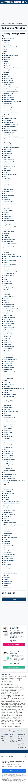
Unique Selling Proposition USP (12, 501)
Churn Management (9, 133)
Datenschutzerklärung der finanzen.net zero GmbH (11, 781)
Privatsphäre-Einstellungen (21, 745)
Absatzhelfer (7, 57)
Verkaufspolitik (8, 581)
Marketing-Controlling (10, 264)
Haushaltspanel (8, 533)
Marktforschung (8, 552)
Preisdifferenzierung (9, 239)
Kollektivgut (7, 208)
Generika (6, 374)
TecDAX (7, 678)
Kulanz (5, 539)
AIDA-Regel (7, 70)
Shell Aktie (10, 726)
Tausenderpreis (8, 319)
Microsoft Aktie (4, 700)
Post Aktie (10, 681)
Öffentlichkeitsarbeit (9, 418)
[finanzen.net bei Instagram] (3, 731)
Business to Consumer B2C (11, 130)
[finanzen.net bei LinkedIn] (15, 731)
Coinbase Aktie (4, 711)
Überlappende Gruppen (10, 254)
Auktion (6, 51)
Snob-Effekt (7, 508)
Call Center (6, 114)
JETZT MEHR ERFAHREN (14, 667)
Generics (6, 197)
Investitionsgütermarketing (11, 537)
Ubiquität (6, 252)
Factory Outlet (7, 185)
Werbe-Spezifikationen (13, 741)
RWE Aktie (3, 709)
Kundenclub (7, 541)
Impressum (21, 736)
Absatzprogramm (8, 78)
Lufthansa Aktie (13, 697)
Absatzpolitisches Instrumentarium (13, 68)
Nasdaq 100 (19, 678)
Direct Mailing (7, 143)
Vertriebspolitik (8, 512)
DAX (16, 676)
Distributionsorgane (9, 160)
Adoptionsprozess (8, 95)
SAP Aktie (18, 701)
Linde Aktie (11, 723)
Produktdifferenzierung (10, 244)
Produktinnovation (9, 447)
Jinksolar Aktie (4, 701)
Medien (6, 434)
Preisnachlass (7, 476)
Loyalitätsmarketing (9, 546)
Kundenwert (7, 543)
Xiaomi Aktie (18, 715)
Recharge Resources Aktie (7, 687)
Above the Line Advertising (11, 55)
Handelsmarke (7, 531)
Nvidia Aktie (4, 690)
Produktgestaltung (9, 246)
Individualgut (7, 405)
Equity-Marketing (8, 189)
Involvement (7, 386)
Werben (11, 738)
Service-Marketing (8, 365)
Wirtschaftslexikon (10, 23)
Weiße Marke (7, 290)
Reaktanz (6, 298)
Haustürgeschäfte (8, 401)
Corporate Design (8, 135)
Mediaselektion (8, 269)
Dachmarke (7, 141)
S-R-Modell (6, 499)
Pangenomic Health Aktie (7, 684)
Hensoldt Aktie (20, 704)
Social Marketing (8, 489)
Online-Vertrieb (8, 348)
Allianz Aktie (21, 695)
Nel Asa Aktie (21, 698)
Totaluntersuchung (9, 493)
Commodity (7, 155)
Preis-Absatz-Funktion (10, 474)
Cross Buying (7, 120)
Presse (2, 740)
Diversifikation (7, 170)
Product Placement (9, 355)
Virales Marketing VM (9, 514)
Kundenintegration (9, 424)
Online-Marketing (8, 455)
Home (2, 23)
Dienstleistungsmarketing (11, 126)
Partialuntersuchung (9, 470)
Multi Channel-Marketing (10, 271)
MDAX (2, 678)
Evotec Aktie (18, 723)
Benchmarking (7, 103)
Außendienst (7, 76)
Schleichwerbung (8, 453)
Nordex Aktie (11, 721)
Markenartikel (7, 415)
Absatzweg (6, 72)
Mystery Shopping (8, 216)
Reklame (6, 449)
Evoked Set (7, 181)
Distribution (7, 157)
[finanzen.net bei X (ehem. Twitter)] (12, 731)
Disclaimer (20, 740)
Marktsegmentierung (9, 554)
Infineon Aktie (21, 709)
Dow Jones (12, 678)
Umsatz (6, 495)
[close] (25, 756)
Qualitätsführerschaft (9, 296)
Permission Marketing (10, 560)
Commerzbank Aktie (13, 693)
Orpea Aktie (4, 681)
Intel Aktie (18, 721)
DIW (5, 176)
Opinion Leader (8, 457)
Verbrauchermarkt (9, 328)
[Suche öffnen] (23, 2)
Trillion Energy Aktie (12, 689)
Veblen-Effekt (7, 325)
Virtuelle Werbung (8, 506)
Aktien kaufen (18, 726)
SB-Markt (6, 485)
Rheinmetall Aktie (12, 690)
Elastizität (6, 187)
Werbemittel (7, 382)
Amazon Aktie (22, 689)
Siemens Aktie (4, 697)
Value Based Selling (9, 323)
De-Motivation (7, 149)
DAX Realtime (21, 676)
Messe (5, 286)
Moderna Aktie (4, 707)
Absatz (5, 49)
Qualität (6, 567)
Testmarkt (6, 248)
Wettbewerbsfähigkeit (10, 522)
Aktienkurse (11, 676)
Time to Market (8, 250)
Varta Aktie (3, 717)
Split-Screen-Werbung (9, 510)
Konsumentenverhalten (10, 394)
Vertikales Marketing (9, 334)
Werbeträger (7, 351)
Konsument (7, 229)
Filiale (5, 380)
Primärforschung (8, 464)
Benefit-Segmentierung (10, 89)
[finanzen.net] (8, 1)
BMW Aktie (19, 712)
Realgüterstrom (8, 569)
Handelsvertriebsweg (9, 204)
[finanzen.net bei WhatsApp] (22, 731)
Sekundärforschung (9, 304)
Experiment (7, 183)
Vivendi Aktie (19, 706)
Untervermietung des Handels (12, 504)
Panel (5, 420)
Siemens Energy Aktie (6, 695)
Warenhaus (7, 338)
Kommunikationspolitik (10, 227)
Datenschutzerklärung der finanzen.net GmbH (12, 780)
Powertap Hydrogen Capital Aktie (9, 686)
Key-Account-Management (11, 411)
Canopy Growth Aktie (6, 718)
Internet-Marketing (9, 231)
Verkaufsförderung (9, 367)
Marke (5, 279)
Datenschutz (21, 738)
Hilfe (11, 736)
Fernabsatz (7, 529)
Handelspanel (7, 223)
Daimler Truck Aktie (6, 703)
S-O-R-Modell (7, 491)
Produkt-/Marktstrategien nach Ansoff (14, 480)
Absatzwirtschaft (8, 80)
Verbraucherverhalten (10, 260)
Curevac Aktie (12, 720)
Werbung (6, 518)
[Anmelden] (26, 2)
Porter (5, 277)
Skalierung (6, 497)
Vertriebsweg (7, 336)
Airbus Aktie (12, 712)
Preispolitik (7, 294)
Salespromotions (8, 451)
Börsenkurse (4, 676)
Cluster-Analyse (8, 106)
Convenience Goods (9, 108)
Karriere (3, 738)
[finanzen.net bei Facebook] (6, 731)
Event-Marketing (8, 191)
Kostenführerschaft (9, 396)
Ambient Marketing (9, 82)
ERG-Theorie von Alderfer (10, 372)
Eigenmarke (7, 178)
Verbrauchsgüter (8, 330)
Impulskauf (7, 535)
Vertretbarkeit (7, 583)
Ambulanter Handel (9, 97)
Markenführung (8, 428)
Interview (6, 233)
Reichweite (6, 483)
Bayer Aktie (4, 692)
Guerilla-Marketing (9, 220)
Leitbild (6, 413)
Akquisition (7, 40)
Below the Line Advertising (11, 87)
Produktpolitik (7, 564)
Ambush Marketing (9, 99)
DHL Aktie (10, 692)
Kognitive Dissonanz (9, 225)
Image (5, 206)
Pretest (5, 353)
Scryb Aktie (3, 689)
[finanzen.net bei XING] (19, 731)
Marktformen (7, 430)
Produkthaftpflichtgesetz (10, 359)
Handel (5, 399)
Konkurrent (7, 237)
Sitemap (3, 742)
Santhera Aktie (18, 687)
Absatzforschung (8, 93)
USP (5, 258)
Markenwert (7, 548)
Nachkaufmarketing (9, 288)
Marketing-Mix (7, 340)
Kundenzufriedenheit (9, 317)
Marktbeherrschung (9, 267)
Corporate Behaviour (9, 164)
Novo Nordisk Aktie (11, 709)
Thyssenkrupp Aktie (6, 714)
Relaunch (6, 300)
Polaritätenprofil (8, 462)
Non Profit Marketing (9, 558)
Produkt (6, 562)
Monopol (6, 214)
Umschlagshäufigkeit (9, 321)
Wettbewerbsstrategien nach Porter (13, 525)
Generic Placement (9, 195)
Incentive (6, 403)
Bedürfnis (6, 74)
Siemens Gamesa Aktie (13, 679)
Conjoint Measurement (10, 118)
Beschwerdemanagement (11, 91)
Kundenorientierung (9, 441)
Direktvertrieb (7, 168)
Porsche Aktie (21, 714)
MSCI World (4, 679)
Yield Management (9, 384)
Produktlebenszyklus (9, 478)
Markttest (6, 212)
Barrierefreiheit (22, 747)
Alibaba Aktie (4, 723)
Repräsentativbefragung (10, 573)
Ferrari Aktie (13, 704)
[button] (17, 2)
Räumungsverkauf (9, 306)
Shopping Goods (8, 468)
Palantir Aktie (12, 711)
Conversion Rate (8, 110)
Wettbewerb (7, 292)
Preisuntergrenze (8, 241)
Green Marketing (8, 311)
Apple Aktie (12, 701)
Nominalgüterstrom (9, 273)
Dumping (6, 128)
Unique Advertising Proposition (12, 256)
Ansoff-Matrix (7, 85)
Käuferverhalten (8, 407)
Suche (14, 599)
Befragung (6, 43)
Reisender (6, 571)
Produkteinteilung (8, 357)
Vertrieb (6, 585)
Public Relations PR (9, 361)
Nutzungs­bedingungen (21, 742)
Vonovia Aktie (16, 717)
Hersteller (6, 313)
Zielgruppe (6, 520)
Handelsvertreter (8, 202)
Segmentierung (8, 466)
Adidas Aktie (4, 721)
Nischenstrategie (8, 556)
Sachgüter (6, 302)
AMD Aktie (19, 711)
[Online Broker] (8, 2)
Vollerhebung (7, 588)
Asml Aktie (3, 725)
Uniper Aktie (4, 726)
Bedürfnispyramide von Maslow (12, 101)
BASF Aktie (16, 692)
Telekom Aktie (11, 706)
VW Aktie (20, 697)
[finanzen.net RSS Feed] (25, 731)
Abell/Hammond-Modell (10, 47)
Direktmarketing (8, 151)
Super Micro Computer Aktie (16, 707)
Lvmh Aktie (17, 725)
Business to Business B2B (11, 112)
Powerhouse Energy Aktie (7, 683)
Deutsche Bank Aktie (12, 698)
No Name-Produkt (9, 275)
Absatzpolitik (7, 66)
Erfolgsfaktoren (8, 369)
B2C (5, 53)
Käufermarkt (7, 409)
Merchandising (8, 283)
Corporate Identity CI (9, 166)
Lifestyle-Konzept (8, 210)
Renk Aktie (14, 703)
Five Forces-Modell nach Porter (12, 309)
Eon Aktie (10, 717)
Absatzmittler (7, 64)
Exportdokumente (8, 527)
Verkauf (6, 579)
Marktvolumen (8, 432)
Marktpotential (8, 445)
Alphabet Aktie (4, 712)
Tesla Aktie (20, 690)
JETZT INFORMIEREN (14, 644)
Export (5, 376)
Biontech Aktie (22, 700)
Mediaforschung (8, 281)
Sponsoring (7, 577)
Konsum (6, 392)
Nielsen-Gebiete (8, 218)
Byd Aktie (3, 698)
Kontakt (3, 736)
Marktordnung (8, 342)
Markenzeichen (8, 443)
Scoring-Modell (8, 363)
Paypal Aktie (4, 706)
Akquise (6, 61)
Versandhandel (8, 332)
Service (5, 487)
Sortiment (6, 575)
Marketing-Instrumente (10, 550)
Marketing (19, 23)
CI (4, 116)
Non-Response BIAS (9, 346)
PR (4, 472)
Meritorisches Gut (8, 436)
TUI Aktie (15, 695)
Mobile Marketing (8, 344)
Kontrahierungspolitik (9, 422)
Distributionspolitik (9, 162)
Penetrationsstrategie (9, 459)
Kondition (6, 235)
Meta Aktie (14, 714)
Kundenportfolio (8, 426)
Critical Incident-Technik (10, 174)
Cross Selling (7, 172)
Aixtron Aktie (10, 725)
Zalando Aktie (15, 718)
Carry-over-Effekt (8, 153)
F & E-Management (9, 378)
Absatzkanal (7, 59)
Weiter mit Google (14, 770)
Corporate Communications (11, 147)
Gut (5, 193)
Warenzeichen (7, 516)
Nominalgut (7, 438)
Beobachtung (7, 45)
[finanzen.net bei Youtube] (9, 731)
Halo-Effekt (7, 199)
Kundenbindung (8, 315)
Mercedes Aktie (21, 703)
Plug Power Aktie (14, 700)
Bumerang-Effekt (8, 145)
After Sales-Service (9, 38)
